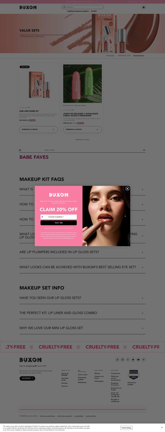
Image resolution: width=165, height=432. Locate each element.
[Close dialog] (127, 188)
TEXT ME (59, 223)
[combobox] (44, 217)
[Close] (162, 427)
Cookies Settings (126, 427)
